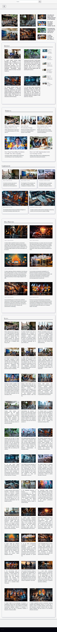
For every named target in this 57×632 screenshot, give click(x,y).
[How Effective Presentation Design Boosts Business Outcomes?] (44, 83)
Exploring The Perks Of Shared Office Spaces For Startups (45, 381)
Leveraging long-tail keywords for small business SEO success (51, 30)
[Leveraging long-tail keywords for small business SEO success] (42, 30)
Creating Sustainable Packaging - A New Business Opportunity (50, 38)
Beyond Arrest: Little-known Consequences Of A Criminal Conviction (49, 71)
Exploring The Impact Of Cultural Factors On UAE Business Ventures (27, 22)
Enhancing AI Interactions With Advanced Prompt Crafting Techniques (12, 84)
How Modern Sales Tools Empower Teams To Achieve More (44, 127)
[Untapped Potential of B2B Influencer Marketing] (16, 260)
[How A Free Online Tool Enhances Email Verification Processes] (32, 80)
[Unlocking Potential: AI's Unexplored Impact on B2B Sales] (45, 565)
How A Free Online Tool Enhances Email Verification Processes (32, 84)
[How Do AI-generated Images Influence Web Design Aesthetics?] (13, 54)
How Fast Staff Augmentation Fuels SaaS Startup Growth (28, 381)
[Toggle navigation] (4, 6)
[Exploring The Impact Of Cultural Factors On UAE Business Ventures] (28, 405)
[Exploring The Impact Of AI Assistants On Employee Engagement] (28, 174)
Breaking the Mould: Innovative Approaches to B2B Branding (12, 568)
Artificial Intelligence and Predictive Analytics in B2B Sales (28, 515)
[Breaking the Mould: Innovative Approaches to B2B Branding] (41, 288)
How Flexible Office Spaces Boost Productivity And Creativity (11, 408)
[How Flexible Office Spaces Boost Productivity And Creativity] (12, 405)
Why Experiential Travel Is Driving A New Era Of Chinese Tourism (9, 22)
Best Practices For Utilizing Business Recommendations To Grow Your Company (28, 487)
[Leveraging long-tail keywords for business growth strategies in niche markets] (28, 432)
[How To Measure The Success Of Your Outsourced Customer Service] (42, 198)
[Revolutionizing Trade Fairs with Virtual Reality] (16, 288)
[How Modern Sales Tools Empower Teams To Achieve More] (44, 120)
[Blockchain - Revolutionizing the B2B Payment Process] (41, 231)
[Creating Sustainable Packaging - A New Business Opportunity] (42, 36)
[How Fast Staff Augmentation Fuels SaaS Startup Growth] (41, 142)
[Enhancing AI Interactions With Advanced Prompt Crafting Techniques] (13, 80)
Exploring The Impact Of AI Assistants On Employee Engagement (9, 36)
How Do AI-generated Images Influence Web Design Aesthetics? (12, 57)
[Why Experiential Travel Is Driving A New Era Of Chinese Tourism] (12, 120)
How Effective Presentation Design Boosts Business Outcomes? (49, 85)
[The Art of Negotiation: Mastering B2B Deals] (28, 565)
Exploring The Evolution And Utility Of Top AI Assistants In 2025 (50, 53)
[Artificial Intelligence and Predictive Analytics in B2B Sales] (16, 231)
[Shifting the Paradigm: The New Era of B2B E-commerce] (16, 594)
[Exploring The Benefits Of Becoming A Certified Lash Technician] (46, 174)
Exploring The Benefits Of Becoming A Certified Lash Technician (46, 178)
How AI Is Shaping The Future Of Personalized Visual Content (49, 59)
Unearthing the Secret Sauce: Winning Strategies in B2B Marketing (51, 17)
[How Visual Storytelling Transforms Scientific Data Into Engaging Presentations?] (42, 23)
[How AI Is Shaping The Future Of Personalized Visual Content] (44, 57)
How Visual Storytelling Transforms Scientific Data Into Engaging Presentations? (51, 25)
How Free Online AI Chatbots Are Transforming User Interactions (49, 65)
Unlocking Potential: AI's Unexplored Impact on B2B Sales (45, 568)
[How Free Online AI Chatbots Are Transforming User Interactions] (44, 63)
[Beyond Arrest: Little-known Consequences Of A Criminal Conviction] (44, 70)
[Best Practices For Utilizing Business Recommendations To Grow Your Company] (28, 484)
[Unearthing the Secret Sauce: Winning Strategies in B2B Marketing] (42, 16)
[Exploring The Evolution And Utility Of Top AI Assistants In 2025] (44, 50)
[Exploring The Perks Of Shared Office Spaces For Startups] (45, 377)
